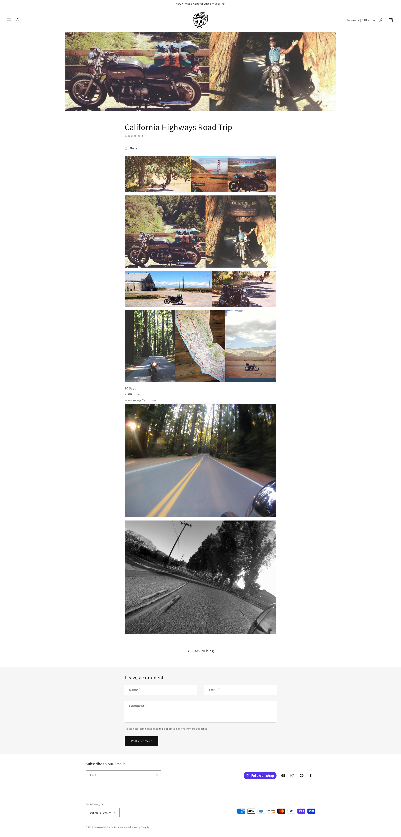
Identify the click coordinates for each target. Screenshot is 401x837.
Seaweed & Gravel (104, 827)
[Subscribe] (156, 775)
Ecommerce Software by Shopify (131, 827)
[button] (8, 20)
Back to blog (203, 650)
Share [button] (133, 148)
